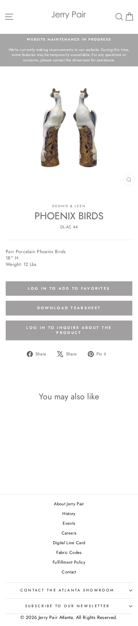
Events (69, 523)
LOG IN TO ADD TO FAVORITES (69, 288)
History (68, 513)
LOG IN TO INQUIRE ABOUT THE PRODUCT (69, 330)
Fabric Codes (68, 552)
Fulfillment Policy (69, 562)
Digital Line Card (69, 542)
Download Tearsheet (69, 307)
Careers (69, 533)
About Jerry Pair (69, 504)
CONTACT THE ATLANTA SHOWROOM (67, 590)
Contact (69, 572)
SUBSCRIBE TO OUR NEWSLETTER (67, 606)
